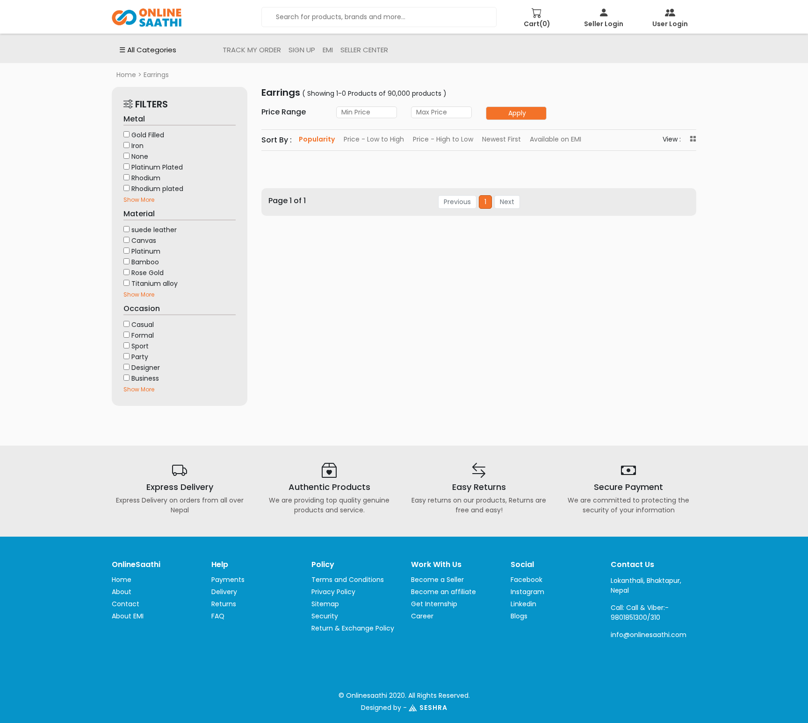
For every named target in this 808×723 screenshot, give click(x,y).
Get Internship (434, 604)
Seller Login (603, 23)
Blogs (519, 616)
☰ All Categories (147, 50)
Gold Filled (147, 135)
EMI (328, 50)
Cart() (537, 23)
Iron (137, 145)
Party (139, 357)
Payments (228, 579)
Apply (517, 113)
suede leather (154, 229)
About (121, 591)
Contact (125, 604)
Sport (140, 346)
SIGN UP (302, 50)
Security (324, 616)
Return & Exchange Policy (352, 628)
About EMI (128, 616)
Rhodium (145, 178)
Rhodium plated (157, 188)
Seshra (433, 707)
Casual (142, 324)
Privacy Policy (333, 591)
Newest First (501, 139)
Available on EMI (555, 139)
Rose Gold (147, 272)
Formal (142, 335)
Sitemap (325, 604)
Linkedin (523, 604)
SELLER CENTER (364, 50)
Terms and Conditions (347, 579)
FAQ (217, 616)
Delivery (224, 591)
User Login (670, 23)
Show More (138, 200)
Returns (223, 604)
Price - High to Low (443, 139)
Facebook (526, 579)
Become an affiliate (443, 591)
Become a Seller (437, 579)
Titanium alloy (154, 283)
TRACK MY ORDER (252, 50)
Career (422, 616)
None (139, 156)
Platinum (145, 251)
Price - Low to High (374, 139)
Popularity (317, 139)
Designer (145, 367)
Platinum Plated (157, 167)
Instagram (527, 591)
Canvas (143, 240)
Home (126, 74)
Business (145, 378)
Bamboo (145, 262)
